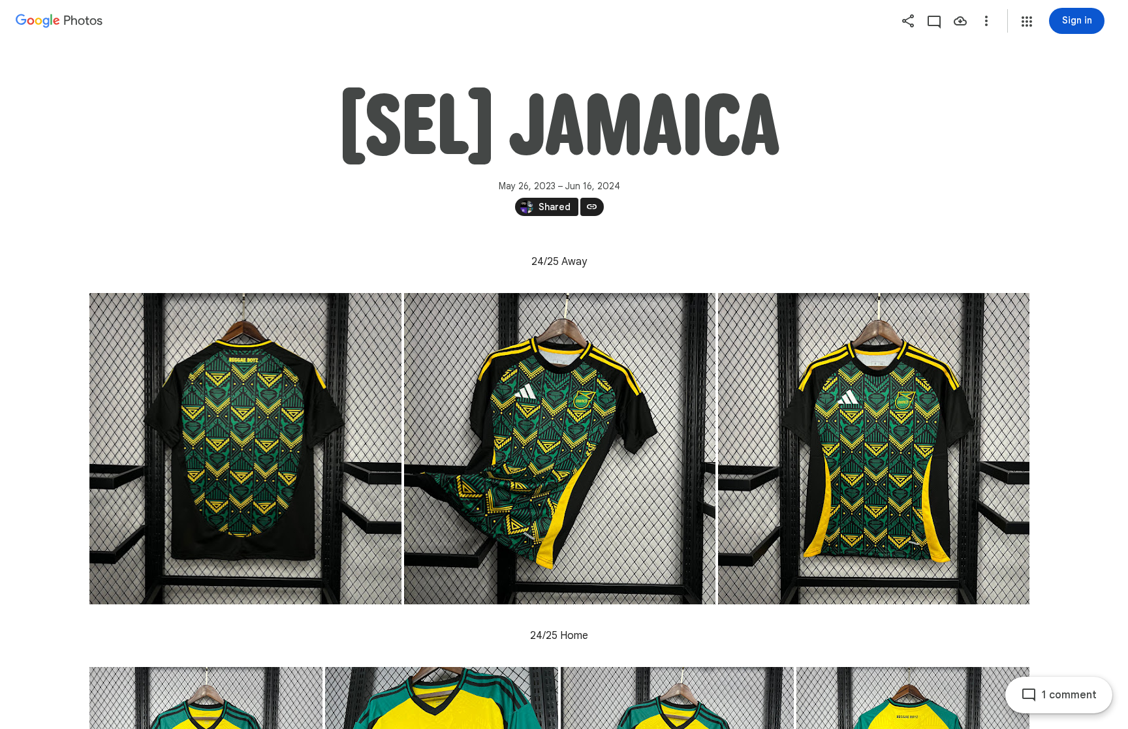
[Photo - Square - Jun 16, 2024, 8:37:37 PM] (873, 448)
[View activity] (934, 21)
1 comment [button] (1069, 695)
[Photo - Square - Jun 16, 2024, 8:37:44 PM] (245, 448)
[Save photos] (960, 21)
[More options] (986, 21)
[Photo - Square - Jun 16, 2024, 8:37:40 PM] (559, 448)
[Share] (908, 21)
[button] (1027, 21)
